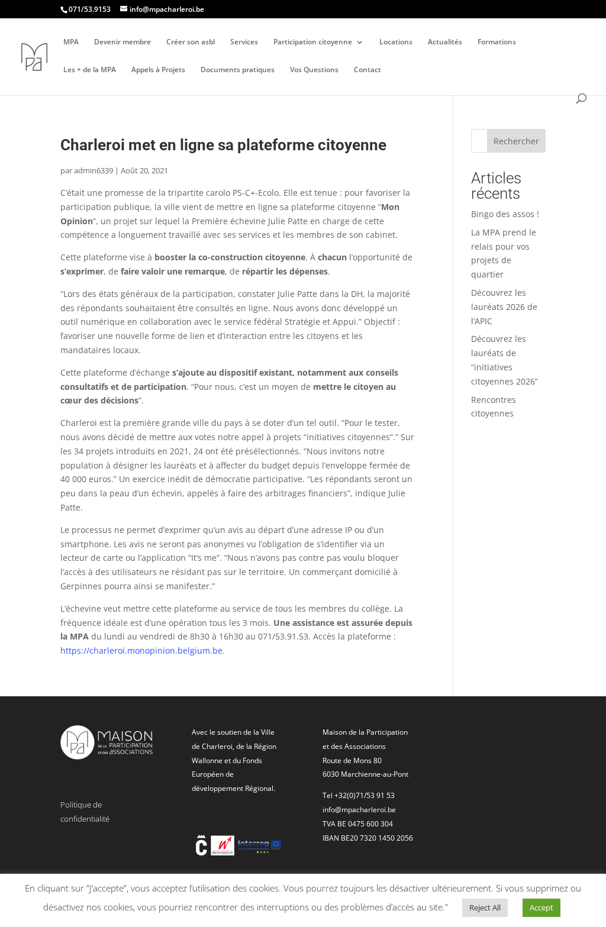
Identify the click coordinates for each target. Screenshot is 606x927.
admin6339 (93, 170)
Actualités (445, 42)
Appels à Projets (158, 70)
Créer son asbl (190, 42)
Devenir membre (122, 42)
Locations (395, 42)
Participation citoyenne (312, 42)
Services (244, 42)
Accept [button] (541, 907)
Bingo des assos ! (505, 213)
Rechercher (516, 141)
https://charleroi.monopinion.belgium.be (141, 650)
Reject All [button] (485, 907)
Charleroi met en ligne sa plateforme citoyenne (223, 145)
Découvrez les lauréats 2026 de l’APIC (504, 307)
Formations (497, 42)
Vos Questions (314, 70)
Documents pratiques (238, 70)
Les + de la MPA (89, 70)
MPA (71, 42)
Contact (367, 70)
